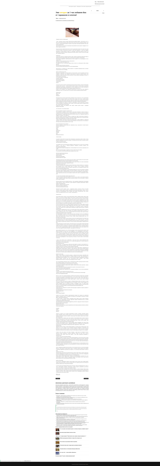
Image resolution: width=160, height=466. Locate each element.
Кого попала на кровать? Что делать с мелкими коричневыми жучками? (65, 455)
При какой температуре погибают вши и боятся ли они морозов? (64, 426)
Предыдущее (86, 378)
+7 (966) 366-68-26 (100, 1)
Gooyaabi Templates (85, 464)
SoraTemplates (77, 464)
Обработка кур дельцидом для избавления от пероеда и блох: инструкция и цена (71, 438)
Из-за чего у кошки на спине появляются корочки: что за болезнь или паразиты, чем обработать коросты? (74, 428)
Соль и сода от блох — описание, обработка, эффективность (68, 452)
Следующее (57, 378)
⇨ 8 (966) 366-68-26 (62, 18)
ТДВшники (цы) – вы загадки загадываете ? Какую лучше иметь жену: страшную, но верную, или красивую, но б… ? (71, 436)
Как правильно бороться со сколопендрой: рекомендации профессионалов (70, 448)
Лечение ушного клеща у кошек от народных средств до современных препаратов (71, 445)
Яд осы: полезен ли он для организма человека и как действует (68, 441)
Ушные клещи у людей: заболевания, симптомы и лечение (67, 432)
